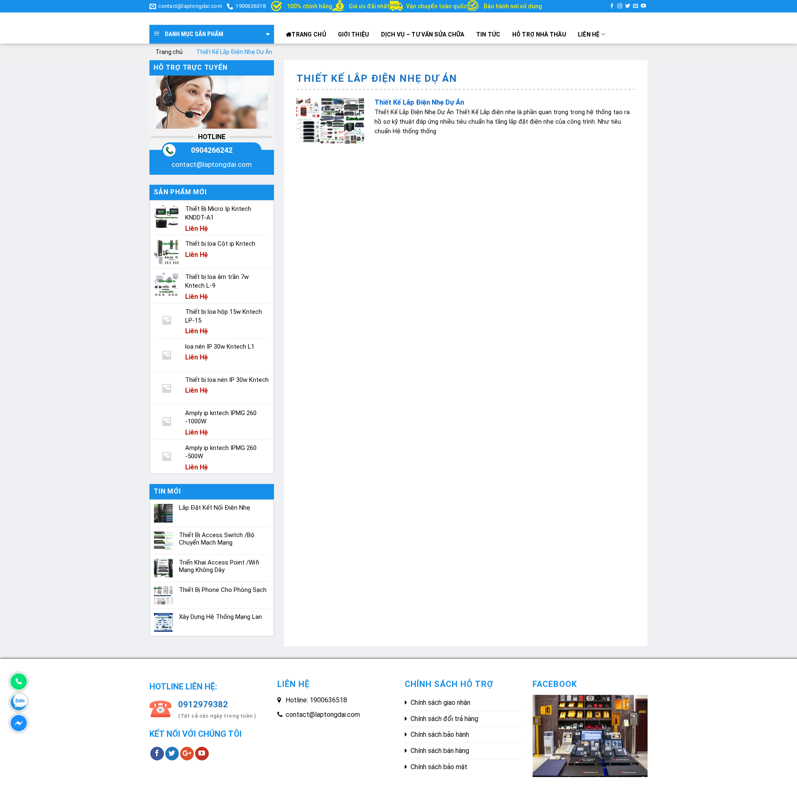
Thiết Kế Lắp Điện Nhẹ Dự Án (419, 102)
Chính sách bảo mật (439, 767)
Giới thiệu (353, 34)
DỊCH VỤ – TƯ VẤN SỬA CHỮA (423, 34)
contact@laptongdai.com (211, 164)
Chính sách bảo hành (440, 734)
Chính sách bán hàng (440, 751)
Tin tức (488, 34)
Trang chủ (308, 34)
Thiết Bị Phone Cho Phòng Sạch (222, 590)
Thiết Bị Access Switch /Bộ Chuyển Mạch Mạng (216, 538)
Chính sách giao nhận (440, 702)
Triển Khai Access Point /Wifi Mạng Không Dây (219, 566)
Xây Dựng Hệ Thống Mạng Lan (220, 617)
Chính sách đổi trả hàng (444, 719)
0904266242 (211, 150)
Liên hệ (589, 34)
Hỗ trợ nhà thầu (539, 34)
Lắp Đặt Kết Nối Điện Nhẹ (214, 507)
